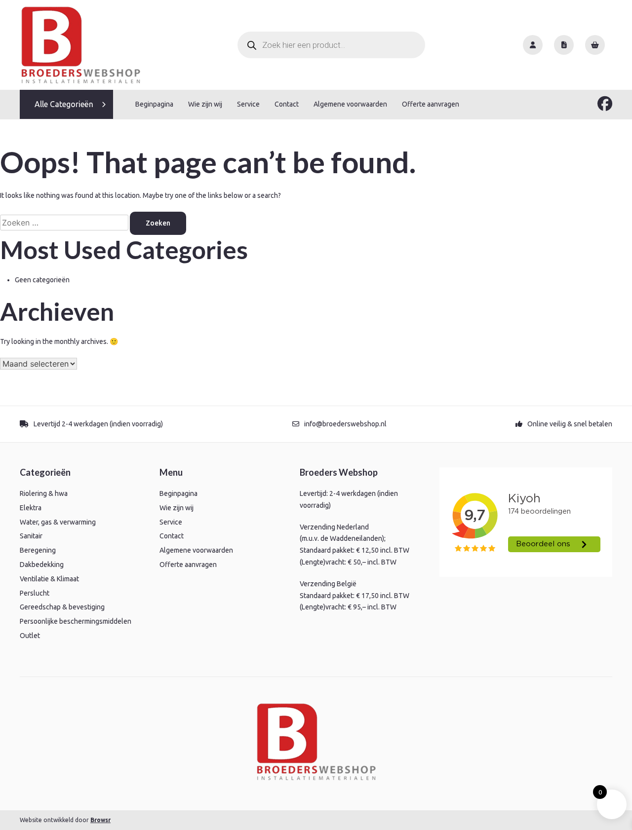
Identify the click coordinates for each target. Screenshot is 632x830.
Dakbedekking (42, 564)
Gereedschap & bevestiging (62, 607)
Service (248, 104)
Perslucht (34, 593)
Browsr (100, 820)
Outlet (30, 636)
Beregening (38, 550)
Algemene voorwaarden (350, 104)
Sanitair (31, 536)
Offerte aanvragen (430, 104)
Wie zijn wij (205, 104)
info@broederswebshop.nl (345, 424)
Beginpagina (154, 104)
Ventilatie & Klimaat (49, 579)
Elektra (30, 508)
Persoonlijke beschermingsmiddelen (75, 621)
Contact (287, 104)
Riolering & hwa (44, 493)
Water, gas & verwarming (58, 522)
